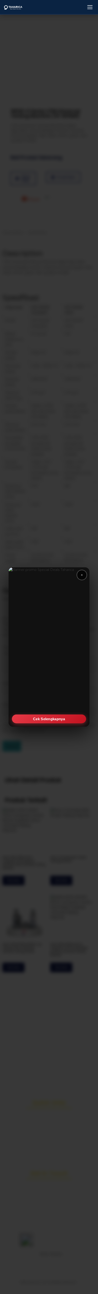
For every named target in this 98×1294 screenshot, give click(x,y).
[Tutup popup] (82, 575)
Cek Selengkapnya (49, 719)
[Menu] (90, 7)
